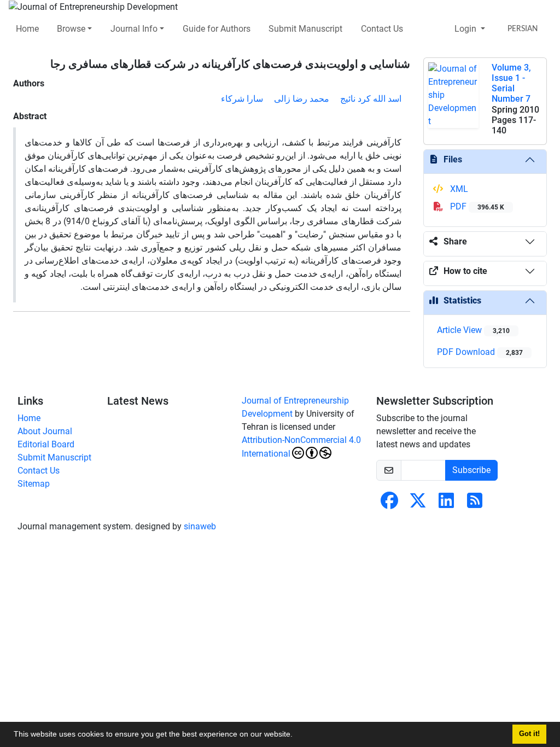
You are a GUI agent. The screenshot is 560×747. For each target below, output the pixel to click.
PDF (476, 206)
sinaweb (200, 526)
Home (27, 29)
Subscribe (471, 470)
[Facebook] (389, 504)
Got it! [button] (529, 734)
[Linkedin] (446, 504)
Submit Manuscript (305, 29)
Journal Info (134, 29)
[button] (296, 735)
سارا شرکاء (242, 99)
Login (466, 29)
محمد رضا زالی (301, 99)
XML (458, 189)
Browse (71, 29)
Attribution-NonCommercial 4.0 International (301, 447)
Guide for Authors (216, 29)
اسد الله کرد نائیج (370, 99)
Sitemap (34, 483)
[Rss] (475, 504)
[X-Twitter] (418, 504)
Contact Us (382, 29)
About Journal (45, 431)
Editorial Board (46, 444)
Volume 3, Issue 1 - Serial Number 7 (511, 83)
